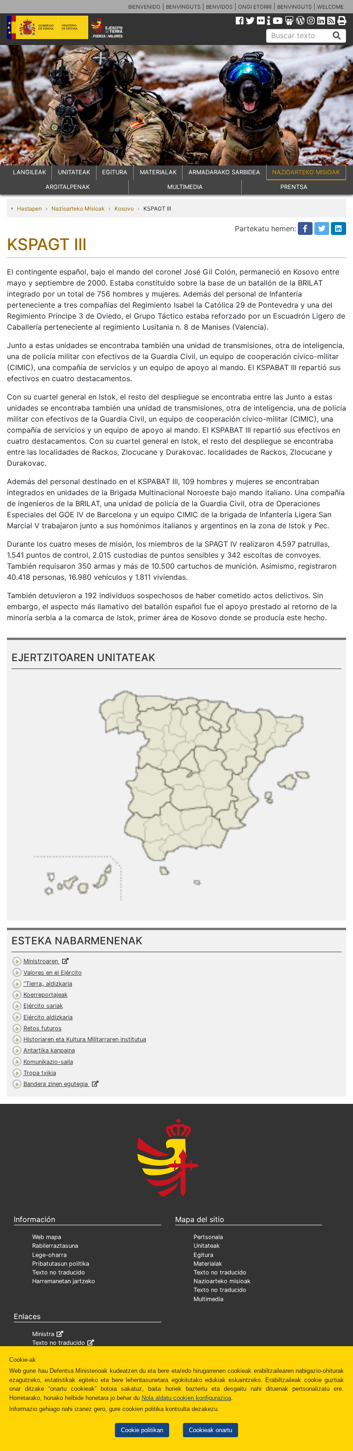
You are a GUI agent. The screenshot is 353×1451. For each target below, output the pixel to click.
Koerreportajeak (45, 994)
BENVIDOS (219, 7)
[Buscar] (337, 35)
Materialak (208, 1263)
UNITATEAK (74, 172)
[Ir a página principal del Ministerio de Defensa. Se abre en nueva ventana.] (47, 26)
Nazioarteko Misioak (78, 208)
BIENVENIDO (144, 7)
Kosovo (124, 208)
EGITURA (114, 172)
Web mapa (46, 1237)
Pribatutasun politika (60, 1263)
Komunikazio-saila (48, 1061)
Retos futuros (42, 1028)
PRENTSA (293, 186)
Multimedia (208, 1299)
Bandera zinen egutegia (56, 1083)
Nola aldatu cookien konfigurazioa (186, 1397)
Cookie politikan (142, 1430)
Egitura (203, 1254)
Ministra (43, 1334)
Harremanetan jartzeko (63, 1281)
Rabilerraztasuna (55, 1245)
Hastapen (29, 208)
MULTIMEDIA (185, 186)
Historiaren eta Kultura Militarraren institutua (84, 1039)
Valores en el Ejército (52, 972)
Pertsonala (208, 1237)
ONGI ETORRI (255, 7)
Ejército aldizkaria (48, 1017)
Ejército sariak (43, 1005)
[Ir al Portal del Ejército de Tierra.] (113, 26)
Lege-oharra (49, 1254)
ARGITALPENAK (68, 186)
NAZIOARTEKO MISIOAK (306, 172)
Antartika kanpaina (49, 1050)
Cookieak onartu (210, 1430)
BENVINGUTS (183, 7)
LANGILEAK (29, 172)
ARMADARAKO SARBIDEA (224, 172)
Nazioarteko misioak (222, 1281)
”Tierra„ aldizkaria (47, 983)
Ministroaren (41, 961)
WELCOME (330, 7)
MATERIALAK (158, 172)
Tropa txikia (39, 1072)
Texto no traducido (58, 1272)
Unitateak (207, 1245)
